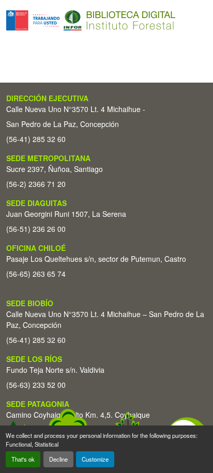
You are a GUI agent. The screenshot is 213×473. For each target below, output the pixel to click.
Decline (58, 459)
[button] (90, 20)
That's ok (23, 459)
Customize (95, 459)
